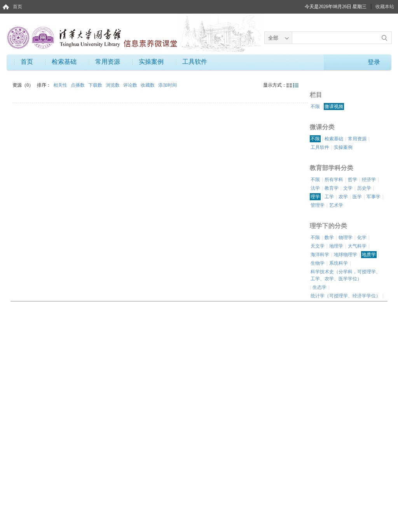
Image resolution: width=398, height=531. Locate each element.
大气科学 (357, 246)
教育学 (332, 188)
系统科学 (338, 263)
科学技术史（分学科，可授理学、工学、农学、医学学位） (346, 275)
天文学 (318, 246)
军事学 (374, 196)
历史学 (364, 188)
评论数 (130, 85)
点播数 (78, 85)
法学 (315, 188)
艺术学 (336, 205)
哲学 (352, 179)
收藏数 (148, 85)
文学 (348, 188)
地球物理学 (345, 254)
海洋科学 (320, 254)
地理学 (336, 246)
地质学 (369, 254)
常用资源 (107, 61)
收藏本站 (384, 6)
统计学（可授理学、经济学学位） (346, 296)
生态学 (319, 287)
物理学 (346, 237)
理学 (315, 196)
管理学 (318, 205)
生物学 (318, 263)
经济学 (369, 179)
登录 (374, 62)
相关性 (60, 85)
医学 (357, 196)
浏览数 (113, 85)
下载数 (95, 85)
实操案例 (151, 61)
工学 (329, 196)
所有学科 (334, 179)
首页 (17, 6)
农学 (343, 196)
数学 (329, 237)
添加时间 (167, 85)
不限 (315, 106)
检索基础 (64, 61)
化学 (362, 237)
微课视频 (334, 106)
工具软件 (194, 61)
